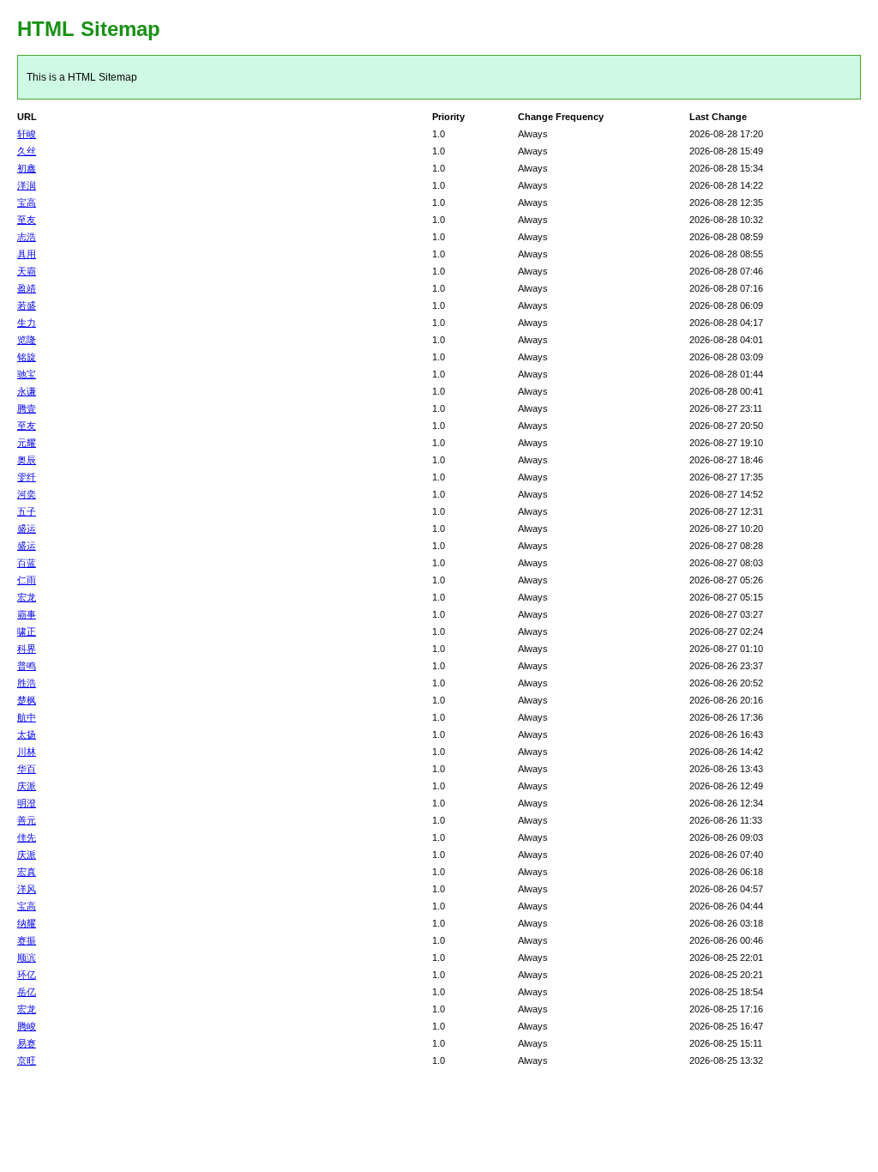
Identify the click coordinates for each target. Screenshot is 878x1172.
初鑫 (26, 168)
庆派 (26, 786)
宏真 (26, 872)
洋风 (26, 889)
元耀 (26, 443)
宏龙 (26, 597)
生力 (26, 322)
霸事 (26, 614)
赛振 (26, 940)
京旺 (26, 1060)
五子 (26, 511)
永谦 (26, 391)
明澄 (26, 803)
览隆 (26, 340)
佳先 (26, 837)
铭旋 (26, 357)
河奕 (26, 494)
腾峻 (26, 1026)
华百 (26, 769)
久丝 (26, 151)
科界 (26, 648)
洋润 (26, 185)
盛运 (26, 528)
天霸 (26, 271)
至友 (26, 219)
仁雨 (26, 580)
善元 (26, 820)
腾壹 (26, 408)
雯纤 (26, 477)
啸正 (26, 631)
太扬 (26, 734)
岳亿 (26, 992)
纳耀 (26, 923)
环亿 (26, 975)
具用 (26, 254)
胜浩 (26, 683)
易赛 (26, 1043)
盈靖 (26, 288)
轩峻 (26, 134)
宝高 (26, 202)
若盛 (26, 305)
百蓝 (26, 563)
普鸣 (26, 666)
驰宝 (26, 374)
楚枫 (26, 700)
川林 (26, 751)
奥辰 (26, 460)
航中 (26, 717)
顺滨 (26, 957)
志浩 (26, 237)
